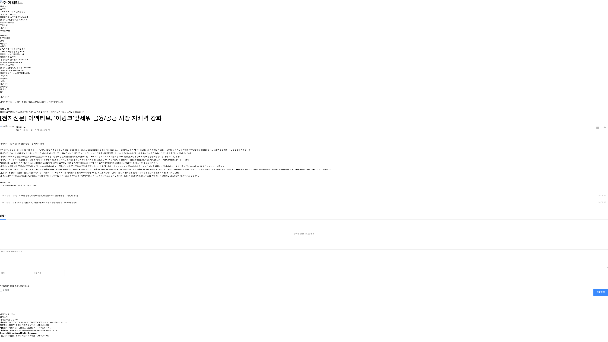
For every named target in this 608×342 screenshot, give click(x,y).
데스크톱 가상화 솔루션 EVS (12, 70)
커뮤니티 (4, 28)
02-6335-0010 (14, 322)
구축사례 (4, 25)
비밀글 (6, 290)
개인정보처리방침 (7, 314)
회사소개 (4, 6)
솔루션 (3, 9)
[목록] (598, 128)
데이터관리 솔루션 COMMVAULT (14, 17)
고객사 (3, 81)
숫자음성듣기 (19, 281)
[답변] (605, 128)
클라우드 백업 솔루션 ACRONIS (13, 20)
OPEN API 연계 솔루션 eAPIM (12, 52)
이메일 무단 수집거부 (9, 320)
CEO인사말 (5, 38)
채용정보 (4, 43)
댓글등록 (601, 292)
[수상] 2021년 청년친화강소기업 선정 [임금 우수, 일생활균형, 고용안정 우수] (45, 195)
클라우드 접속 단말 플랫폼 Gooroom (15, 68)
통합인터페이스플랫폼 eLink (12, 54)
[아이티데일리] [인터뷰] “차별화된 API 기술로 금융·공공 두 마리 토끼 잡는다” (45, 202)
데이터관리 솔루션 (8, 14)
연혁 (2, 41)
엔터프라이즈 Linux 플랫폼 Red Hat (15, 73)
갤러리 (3, 89)
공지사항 (4, 87)
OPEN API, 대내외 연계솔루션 (12, 12)
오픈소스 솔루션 (7, 22)
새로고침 (25, 281)
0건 (19, 130)
